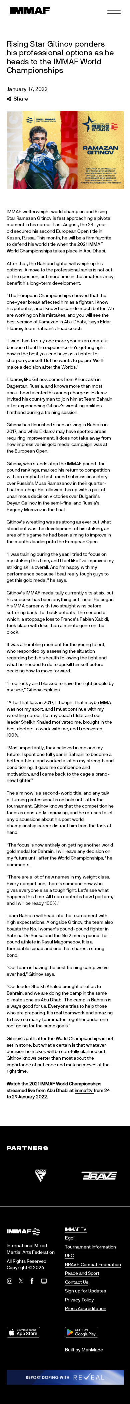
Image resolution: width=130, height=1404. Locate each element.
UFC (69, 1255)
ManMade (92, 1350)
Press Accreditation (85, 1308)
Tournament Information (90, 1247)
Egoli (70, 1238)
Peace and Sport (82, 1273)
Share (21, 99)
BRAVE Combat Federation (93, 1264)
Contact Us (76, 1282)
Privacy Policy (79, 1300)
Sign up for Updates (85, 1291)
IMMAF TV (76, 1229)
